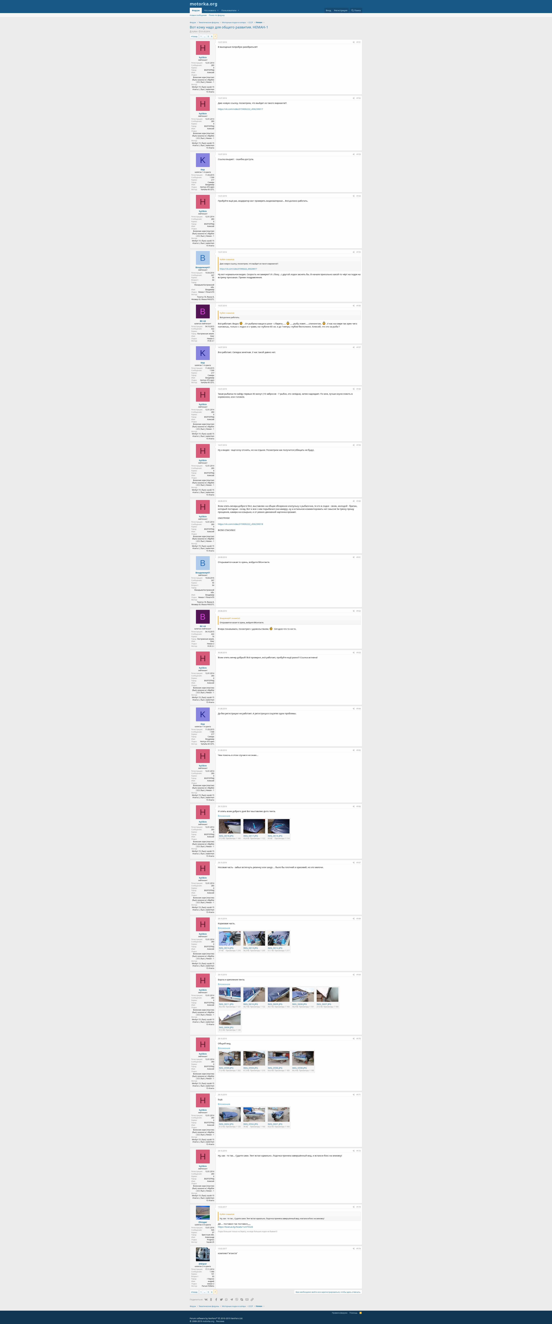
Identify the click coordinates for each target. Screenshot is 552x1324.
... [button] (204, 36)
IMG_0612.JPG (275, 947)
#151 (358, 42)
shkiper (203, 1263)
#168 (358, 918)
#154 (358, 196)
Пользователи (228, 10)
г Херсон (210, 1279)
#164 (358, 708)
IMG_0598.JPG (299, 1067)
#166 (358, 806)
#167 (358, 862)
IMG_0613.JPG (250, 947)
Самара (211, 182)
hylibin (195, 31)
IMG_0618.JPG (226, 835)
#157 (358, 347)
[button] (217, 10)
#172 (358, 1151)
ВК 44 (203, 321)
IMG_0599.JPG (226, 1067)
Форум (196, 10)
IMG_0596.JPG (275, 1067)
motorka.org (208, 1321)
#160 (358, 501)
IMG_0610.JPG (250, 1004)
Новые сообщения (198, 15)
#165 (358, 750)
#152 (358, 98)
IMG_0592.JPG (250, 1124)
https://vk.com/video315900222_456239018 (240, 524)
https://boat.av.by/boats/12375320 (235, 1226)
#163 (358, 652)
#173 (358, 1207)
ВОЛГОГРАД (209, 70)
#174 (358, 1248)
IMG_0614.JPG (226, 947)
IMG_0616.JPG (275, 835)
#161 (358, 557)
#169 (358, 974)
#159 (358, 445)
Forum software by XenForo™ (216, 1318)
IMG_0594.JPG (250, 1067)
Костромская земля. (205, 333)
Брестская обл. (208, 1235)
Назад (194, 36)
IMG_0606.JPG (226, 1027)
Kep (203, 169)
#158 (358, 389)
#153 (358, 154)
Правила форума (339, 1313)
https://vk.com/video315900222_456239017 (240, 109)
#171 (358, 1094)
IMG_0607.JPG (324, 1004)
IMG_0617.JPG (250, 835)
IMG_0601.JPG (275, 1124)
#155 (358, 252)
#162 (358, 611)
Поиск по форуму (217, 15)
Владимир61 (202, 267)
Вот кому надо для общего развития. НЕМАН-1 (229, 27)
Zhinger (203, 1222)
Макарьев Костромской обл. (204, 286)
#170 (358, 1038)
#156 (358, 305)
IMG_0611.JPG (226, 1004)
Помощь (353, 1313)
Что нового (210, 10)
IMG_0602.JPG (226, 1124)
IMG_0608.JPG (299, 1004)
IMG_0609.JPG (275, 1004)
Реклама (220, 1321)
